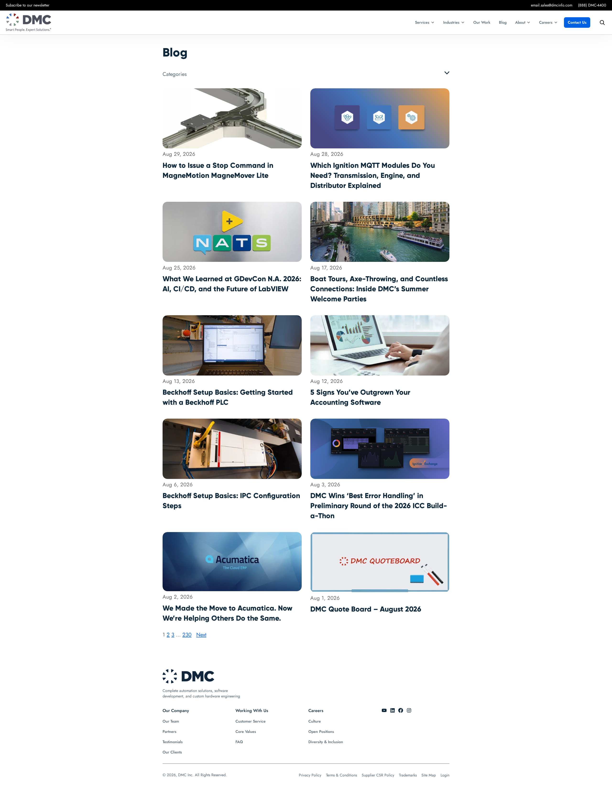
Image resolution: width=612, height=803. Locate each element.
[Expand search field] (601, 22)
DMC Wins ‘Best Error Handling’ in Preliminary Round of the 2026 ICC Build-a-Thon (378, 505)
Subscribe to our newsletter (27, 5)
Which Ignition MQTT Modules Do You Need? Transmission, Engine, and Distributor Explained (372, 175)
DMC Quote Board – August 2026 (365, 609)
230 (186, 634)
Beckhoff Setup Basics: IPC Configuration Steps (231, 500)
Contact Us (577, 22)
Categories (175, 74)
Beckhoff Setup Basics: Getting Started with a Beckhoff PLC (228, 397)
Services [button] (422, 22)
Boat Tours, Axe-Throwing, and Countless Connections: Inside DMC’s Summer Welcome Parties (379, 288)
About (520, 22)
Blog (503, 22)
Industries (451, 22)
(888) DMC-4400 (592, 5)
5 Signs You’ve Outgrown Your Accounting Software (360, 397)
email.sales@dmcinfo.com (551, 5)
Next (201, 634)
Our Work (481, 22)
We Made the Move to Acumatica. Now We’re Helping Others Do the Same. (227, 613)
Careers (545, 22)
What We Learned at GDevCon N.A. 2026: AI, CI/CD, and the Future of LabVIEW (232, 283)
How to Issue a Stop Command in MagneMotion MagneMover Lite (218, 170)
